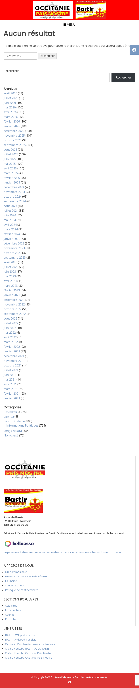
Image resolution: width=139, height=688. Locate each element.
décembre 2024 (14, 187)
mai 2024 (10, 220)
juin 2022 (10, 328)
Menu (70, 24)
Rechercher (11, 71)
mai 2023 (10, 276)
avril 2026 (10, 112)
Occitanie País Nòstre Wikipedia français (30, 644)
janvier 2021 (12, 398)
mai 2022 (10, 333)
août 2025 (10, 150)
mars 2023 (11, 286)
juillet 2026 (11, 98)
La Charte (11, 581)
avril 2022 (10, 337)
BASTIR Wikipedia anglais (20, 639)
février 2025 (12, 178)
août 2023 (10, 262)
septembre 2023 (15, 257)
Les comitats (13, 610)
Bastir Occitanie (14, 421)
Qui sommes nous (16, 572)
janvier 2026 (12, 126)
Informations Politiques (22, 425)
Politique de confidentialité (21, 590)
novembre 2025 (14, 135)
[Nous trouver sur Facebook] (69, 682)
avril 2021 (10, 384)
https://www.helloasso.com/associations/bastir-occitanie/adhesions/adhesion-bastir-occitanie (62, 552)
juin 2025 (10, 159)
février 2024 (12, 234)
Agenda (9, 614)
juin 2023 (10, 272)
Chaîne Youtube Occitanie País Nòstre (28, 657)
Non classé (11, 435)
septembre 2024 (15, 201)
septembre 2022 (15, 314)
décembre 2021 (14, 356)
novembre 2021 (14, 361)
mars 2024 (11, 229)
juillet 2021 (11, 370)
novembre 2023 (14, 248)
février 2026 (12, 121)
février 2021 (12, 394)
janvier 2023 (12, 295)
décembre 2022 (14, 300)
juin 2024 (10, 215)
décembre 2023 (14, 243)
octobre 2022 (13, 309)
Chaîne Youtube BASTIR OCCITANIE (27, 648)
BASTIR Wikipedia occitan (20, 635)
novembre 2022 (14, 304)
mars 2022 (11, 342)
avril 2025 (10, 168)
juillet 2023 (11, 267)
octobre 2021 (13, 365)
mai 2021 (10, 379)
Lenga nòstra (13, 431)
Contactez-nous (15, 585)
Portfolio (10, 619)
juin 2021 (10, 375)
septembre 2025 (15, 145)
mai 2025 (10, 164)
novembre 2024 (14, 192)
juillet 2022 (11, 323)
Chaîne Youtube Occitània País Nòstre (28, 653)
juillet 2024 (11, 211)
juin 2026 (10, 103)
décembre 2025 (14, 131)
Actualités (10, 412)
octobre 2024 (13, 196)
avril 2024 (10, 225)
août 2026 (10, 93)
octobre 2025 (13, 140)
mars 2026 (11, 117)
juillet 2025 (11, 154)
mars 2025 (11, 173)
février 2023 (12, 290)
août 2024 (10, 206)
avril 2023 (10, 281)
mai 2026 (10, 107)
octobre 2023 (13, 253)
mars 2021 (11, 389)
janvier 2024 (12, 239)
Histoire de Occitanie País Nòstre (26, 576)
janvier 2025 (12, 182)
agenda (9, 416)
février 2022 (12, 347)
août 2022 (10, 318)
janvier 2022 (12, 351)
